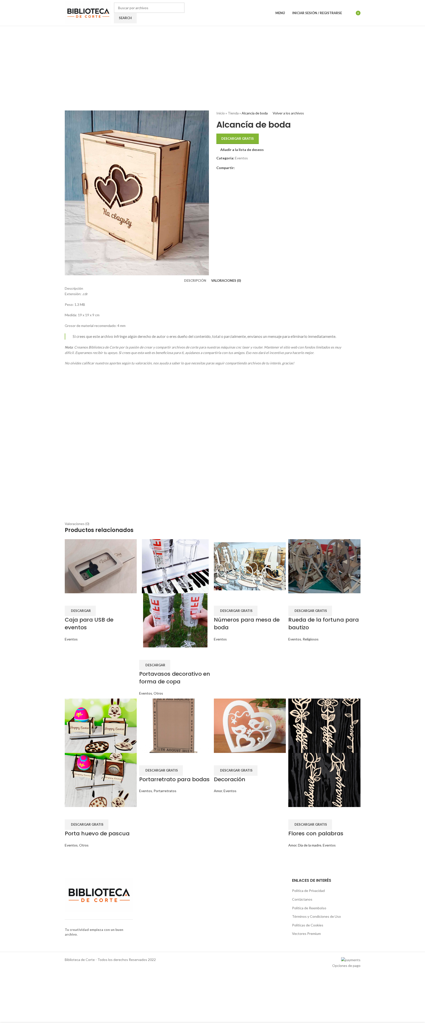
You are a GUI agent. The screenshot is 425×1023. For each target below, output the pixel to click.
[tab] (195, 280)
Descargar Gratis (237, 139)
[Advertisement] (212, 445)
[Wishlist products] (348, 13)
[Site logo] (88, 12)
